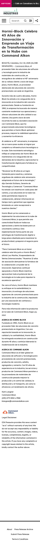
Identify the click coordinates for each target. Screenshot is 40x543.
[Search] (25, 20)
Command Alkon (22, 66)
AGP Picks (5, 4)
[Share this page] (36, 20)
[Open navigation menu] (4, 20)
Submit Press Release (20, 534)
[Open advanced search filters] (30, 20)
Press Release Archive (23, 529)
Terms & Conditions (20, 539)
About (9, 529)
